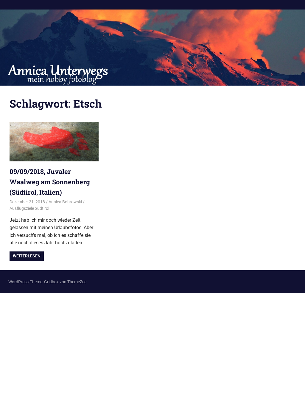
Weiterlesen (27, 256)
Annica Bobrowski (65, 201)
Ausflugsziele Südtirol (29, 208)
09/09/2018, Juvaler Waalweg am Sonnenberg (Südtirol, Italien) (50, 181)
